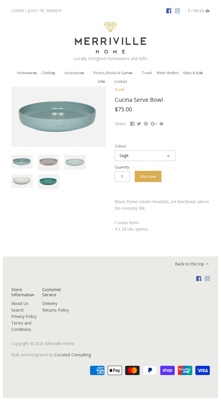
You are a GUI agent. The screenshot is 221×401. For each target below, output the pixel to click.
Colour (120, 146)
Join (32, 10)
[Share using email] (161, 123)
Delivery (49, 303)
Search (17, 310)
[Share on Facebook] (132, 123)
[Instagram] (177, 10)
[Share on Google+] (154, 123)
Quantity (122, 167)
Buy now (148, 176)
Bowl (119, 89)
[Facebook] (169, 10)
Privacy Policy (24, 316)
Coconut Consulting (72, 354)
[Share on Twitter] (139, 123)
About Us (19, 303)
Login (17, 10)
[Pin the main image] (146, 123)
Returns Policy (55, 310)
